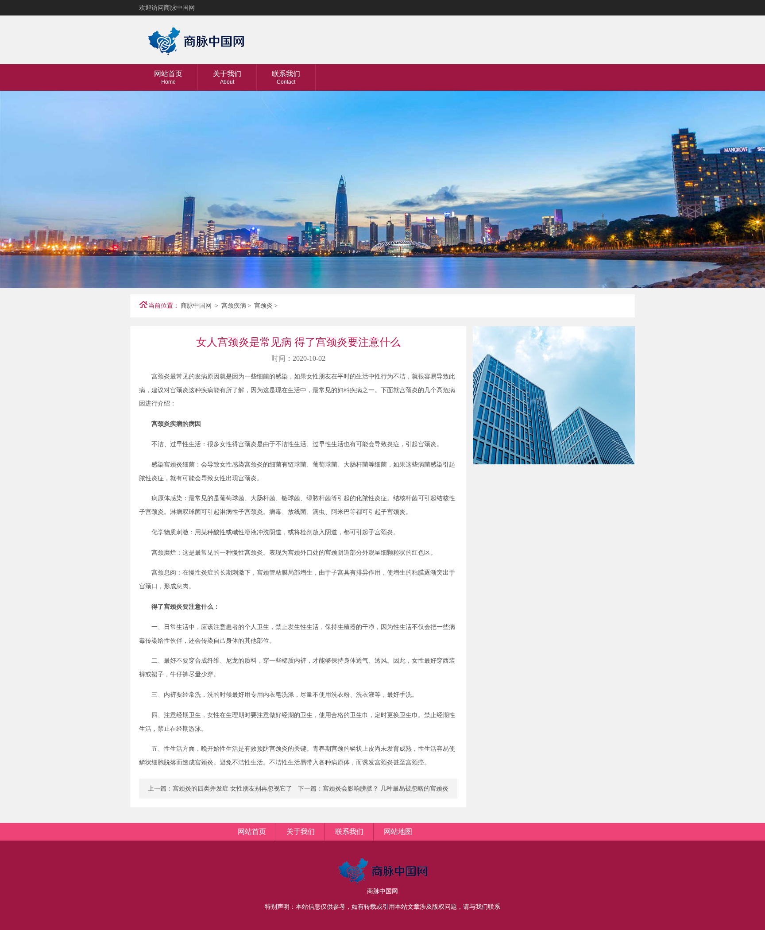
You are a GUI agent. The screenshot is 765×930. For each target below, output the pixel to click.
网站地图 (398, 831)
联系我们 (286, 77)
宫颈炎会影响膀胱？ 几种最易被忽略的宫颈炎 (385, 788)
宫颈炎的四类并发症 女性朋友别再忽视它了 (232, 788)
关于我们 (227, 77)
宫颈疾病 (233, 305)
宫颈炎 (263, 305)
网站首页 (168, 77)
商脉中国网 (196, 305)
